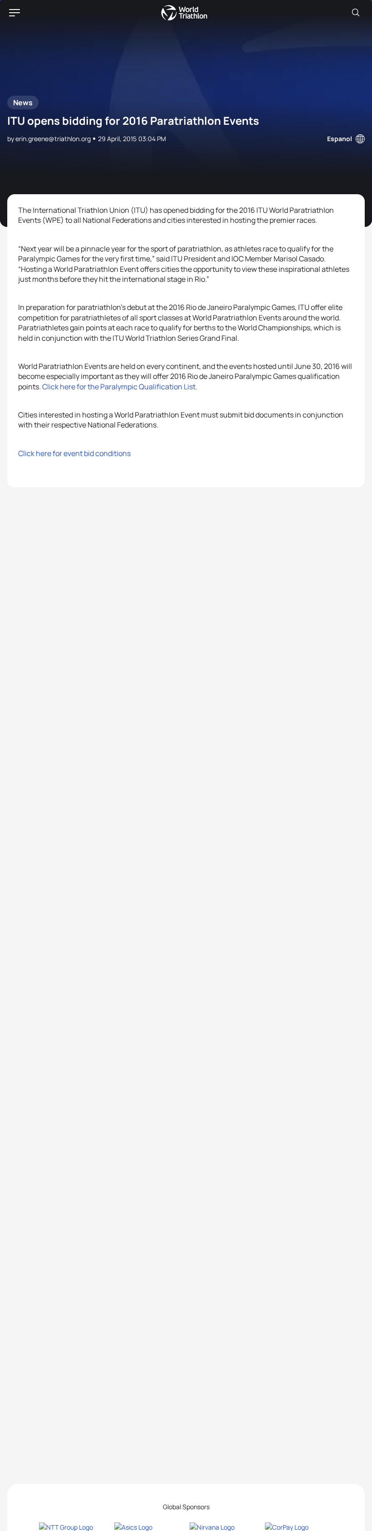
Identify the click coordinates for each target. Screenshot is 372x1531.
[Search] (356, 13)
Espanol (339, 138)
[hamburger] (14, 13)
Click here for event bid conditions (74, 453)
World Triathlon (184, 12)
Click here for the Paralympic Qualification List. (119, 387)
